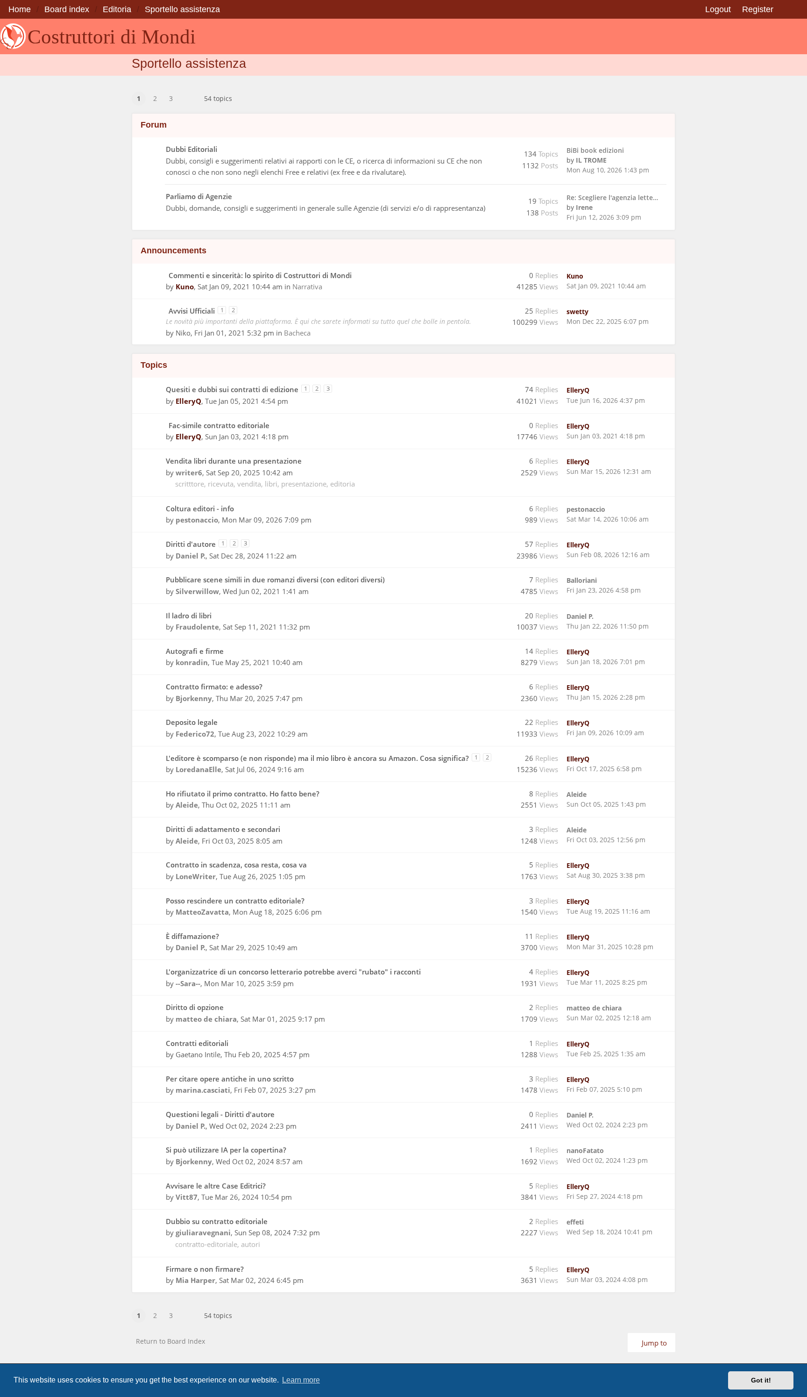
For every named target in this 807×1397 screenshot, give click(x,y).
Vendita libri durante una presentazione (234, 461)
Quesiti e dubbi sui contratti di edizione (232, 389)
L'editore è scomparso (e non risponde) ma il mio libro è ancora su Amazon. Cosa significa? (317, 758)
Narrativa (307, 286)
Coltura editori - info (200, 508)
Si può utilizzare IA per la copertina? (226, 1149)
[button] (188, 92)
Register (757, 9)
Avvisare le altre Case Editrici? (216, 1185)
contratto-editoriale (206, 1244)
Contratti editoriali (197, 1043)
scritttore (189, 483)
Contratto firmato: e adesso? (214, 686)
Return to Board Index (170, 1341)
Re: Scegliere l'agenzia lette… (612, 197)
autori (250, 1244)
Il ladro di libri (189, 615)
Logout (718, 9)
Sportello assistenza (189, 63)
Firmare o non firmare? (205, 1269)
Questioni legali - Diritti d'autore (220, 1114)
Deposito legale (192, 722)
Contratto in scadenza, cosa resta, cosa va (236, 864)
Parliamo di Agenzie (199, 196)
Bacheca (297, 332)
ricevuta (221, 483)
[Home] (13, 36)
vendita (249, 483)
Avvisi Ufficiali (192, 310)
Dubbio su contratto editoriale (217, 1221)
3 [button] (171, 98)
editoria (342, 483)
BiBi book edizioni (595, 150)
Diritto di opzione (195, 1007)
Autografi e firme (195, 651)
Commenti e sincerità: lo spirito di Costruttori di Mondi (260, 275)
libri (271, 483)
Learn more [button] (301, 1380)
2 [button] (155, 98)
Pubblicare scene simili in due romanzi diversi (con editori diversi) (275, 579)
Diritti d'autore (191, 544)
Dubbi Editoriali (191, 149)
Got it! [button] (761, 1380)
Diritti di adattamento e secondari (223, 829)
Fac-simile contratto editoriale (219, 425)
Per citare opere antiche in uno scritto (230, 1078)
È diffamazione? (192, 936)
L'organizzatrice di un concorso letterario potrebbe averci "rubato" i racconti (293, 971)
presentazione (303, 483)
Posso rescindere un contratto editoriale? (235, 900)
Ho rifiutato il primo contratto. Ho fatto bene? (242, 793)
